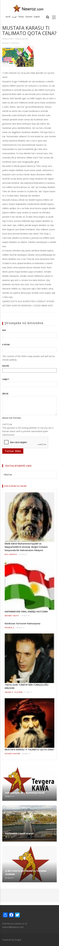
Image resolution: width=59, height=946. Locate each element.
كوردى (14, 16)
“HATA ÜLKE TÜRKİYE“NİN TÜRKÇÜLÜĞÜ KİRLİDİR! (26, 686)
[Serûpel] (28, 8)
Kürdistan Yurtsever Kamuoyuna (22, 623)
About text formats (11, 417)
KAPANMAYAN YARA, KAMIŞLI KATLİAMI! (26, 611)
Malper (5, 366)
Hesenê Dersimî (21, 39)
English (37, 16)
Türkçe (21, 16)
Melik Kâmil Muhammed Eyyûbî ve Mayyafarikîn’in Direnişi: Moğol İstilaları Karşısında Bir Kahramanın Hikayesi (26, 547)
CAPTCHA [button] (7, 424)
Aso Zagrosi (11, 554)
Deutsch (28, 16)
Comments (14, 43)
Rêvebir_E (9, 628)
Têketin (8, 475)
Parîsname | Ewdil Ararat (19, 833)
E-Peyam (6, 344)
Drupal (18, 939)
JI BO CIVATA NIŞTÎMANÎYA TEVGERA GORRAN (25, 872)
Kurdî (8, 16)
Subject (5, 379)
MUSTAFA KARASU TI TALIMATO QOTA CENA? (29, 749)
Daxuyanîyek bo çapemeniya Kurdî (24, 792)
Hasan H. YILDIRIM (14, 692)
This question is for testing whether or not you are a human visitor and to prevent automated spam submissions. (27, 429)
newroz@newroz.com (13, 927)
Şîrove (5, 393)
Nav (4, 330)
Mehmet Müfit (12, 616)
